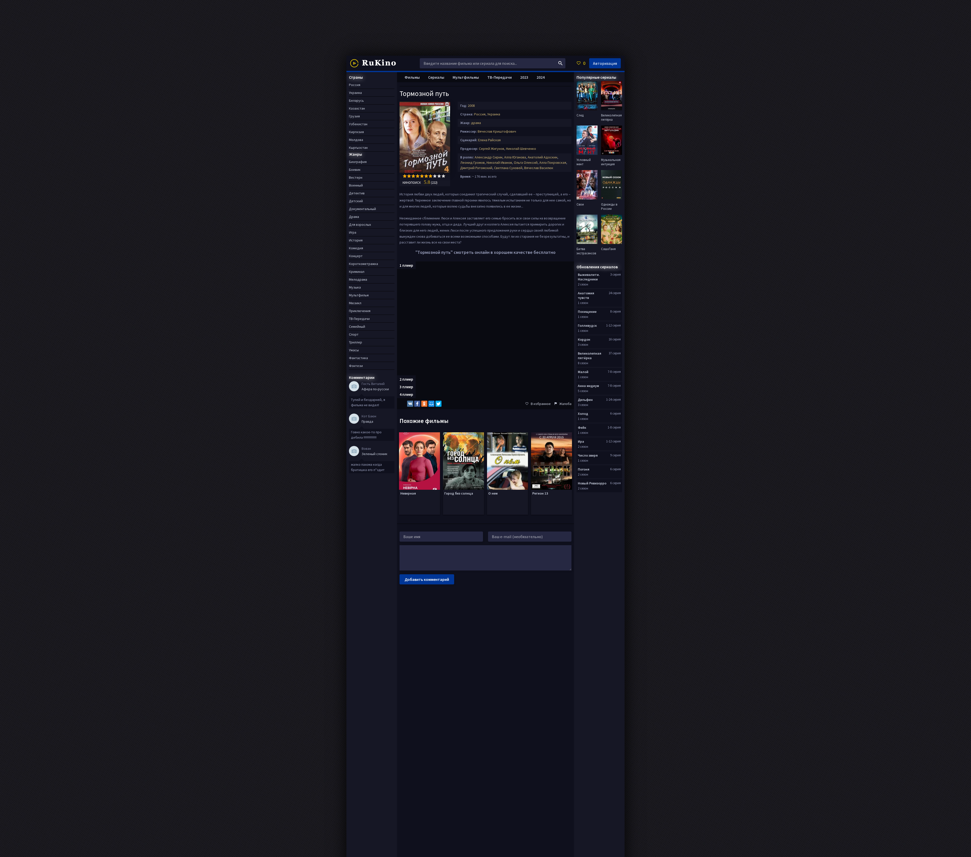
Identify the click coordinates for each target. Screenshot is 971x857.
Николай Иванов (499, 162)
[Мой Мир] (431, 404)
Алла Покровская (552, 162)
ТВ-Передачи (499, 77)
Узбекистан (358, 124)
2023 (524, 77)
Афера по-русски (375, 389)
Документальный (362, 209)
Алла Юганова (515, 157)
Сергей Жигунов (491, 148)
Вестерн (355, 177)
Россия (480, 114)
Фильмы (412, 77)
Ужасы (354, 350)
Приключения (359, 311)
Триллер (355, 342)
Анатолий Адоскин (542, 157)
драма (476, 122)
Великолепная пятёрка (589, 355)
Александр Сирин (488, 157)
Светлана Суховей (508, 168)
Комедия (356, 248)
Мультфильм (359, 295)
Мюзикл (355, 303)
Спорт (354, 334)
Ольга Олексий (526, 162)
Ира (581, 441)
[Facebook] (417, 404)
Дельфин (585, 399)
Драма (354, 216)
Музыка (355, 287)
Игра (352, 232)
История (356, 240)
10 (443, 176)
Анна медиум (588, 385)
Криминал (356, 271)
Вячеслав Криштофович (497, 131)
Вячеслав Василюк (538, 168)
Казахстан (357, 108)
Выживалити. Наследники (589, 276)
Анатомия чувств (586, 295)
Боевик (355, 169)
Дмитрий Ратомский (476, 168)
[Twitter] (438, 404)
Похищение (587, 311)
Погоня (583, 469)
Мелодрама (358, 279)
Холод (583, 413)
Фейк (582, 427)
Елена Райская (489, 140)
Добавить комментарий (427, 579)
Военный (356, 185)
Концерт (356, 256)
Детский (356, 201)
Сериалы (436, 77)
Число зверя (588, 455)
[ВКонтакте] (410, 404)
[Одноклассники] (424, 404)
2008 (471, 105)
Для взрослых (360, 224)
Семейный (357, 326)
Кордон (584, 339)
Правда (367, 421)
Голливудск (587, 325)
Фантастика (358, 358)
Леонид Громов (472, 162)
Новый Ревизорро (592, 483)
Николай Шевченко (521, 148)
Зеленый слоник (374, 454)
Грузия (354, 116)
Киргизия (356, 132)
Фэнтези (356, 365)
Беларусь (356, 100)
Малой (583, 372)
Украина (493, 114)
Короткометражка (363, 263)
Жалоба (565, 403)
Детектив (357, 193)
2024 (541, 77)
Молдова (356, 139)
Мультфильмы (466, 77)
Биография (358, 161)
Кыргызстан (358, 147)
